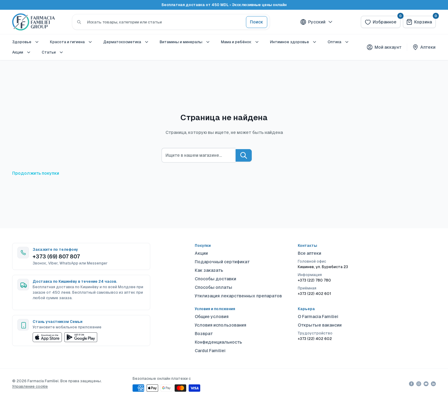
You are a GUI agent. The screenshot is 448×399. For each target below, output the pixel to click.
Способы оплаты (213, 287)
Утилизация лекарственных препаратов (238, 296)
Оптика (334, 42)
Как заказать (209, 270)
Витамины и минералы (181, 42)
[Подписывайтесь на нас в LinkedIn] (433, 383)
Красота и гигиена (67, 42)
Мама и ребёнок (236, 42)
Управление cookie (30, 386)
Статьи (49, 52)
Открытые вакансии (320, 325)
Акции (17, 52)
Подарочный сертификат (222, 261)
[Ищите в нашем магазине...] (244, 155)
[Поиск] (79, 21)
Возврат (204, 333)
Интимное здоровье (289, 42)
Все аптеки (309, 253)
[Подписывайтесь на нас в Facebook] (411, 383)
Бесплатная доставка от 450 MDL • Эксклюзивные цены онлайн (224, 4)
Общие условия (212, 316)
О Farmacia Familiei (318, 316)
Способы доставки (215, 279)
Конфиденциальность (218, 342)
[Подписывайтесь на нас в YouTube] (426, 383)
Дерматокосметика (122, 42)
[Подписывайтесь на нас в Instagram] (418, 383)
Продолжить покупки (35, 173)
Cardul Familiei (210, 350)
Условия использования (220, 325)
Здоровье (21, 42)
